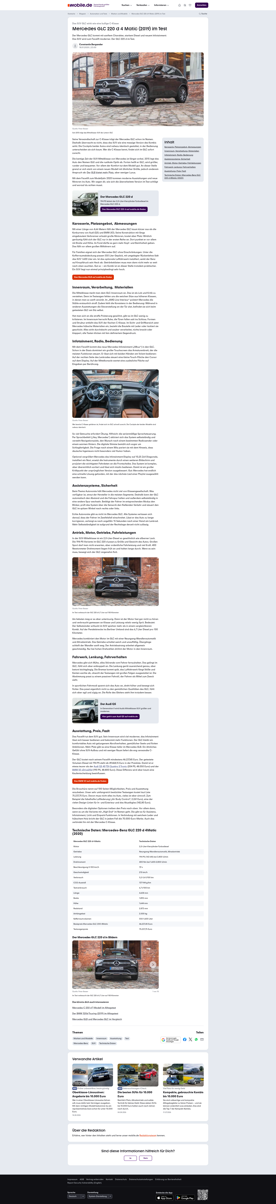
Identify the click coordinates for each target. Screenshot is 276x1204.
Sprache (71, 1192)
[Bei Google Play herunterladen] (185, 1198)
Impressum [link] (72, 1179)
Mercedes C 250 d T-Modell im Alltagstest (94, 1007)
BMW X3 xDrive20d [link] (82, 770)
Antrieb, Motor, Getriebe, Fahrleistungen (182, 163)
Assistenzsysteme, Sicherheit (177, 159)
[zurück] (78, 964)
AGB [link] (82, 1179)
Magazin (82, 14)
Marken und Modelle (119, 14)
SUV (94, 1043)
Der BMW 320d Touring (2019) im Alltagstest (95, 1013)
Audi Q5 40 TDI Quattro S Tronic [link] (110, 766)
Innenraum (101, 1038)
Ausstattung (115, 1038)
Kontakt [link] (109, 1179)
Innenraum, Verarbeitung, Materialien (181, 151)
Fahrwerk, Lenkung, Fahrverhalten (180, 167)
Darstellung (92, 1192)
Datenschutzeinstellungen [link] (141, 1179)
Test (127, 1038)
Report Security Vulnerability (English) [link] (84, 1183)
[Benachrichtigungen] (179, 5)
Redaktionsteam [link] (147, 1135)
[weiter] (153, 964)
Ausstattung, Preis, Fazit (175, 171)
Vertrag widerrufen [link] (94, 1179)
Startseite (71, 14)
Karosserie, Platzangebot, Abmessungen (182, 147)
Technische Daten (107, 1043)
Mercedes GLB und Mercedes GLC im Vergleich (97, 1019)
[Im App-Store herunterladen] (165, 1198)
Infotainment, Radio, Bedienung (178, 155)
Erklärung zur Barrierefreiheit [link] (168, 1179)
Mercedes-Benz (81, 1043)
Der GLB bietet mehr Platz (100, 172)
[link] (184, 5)
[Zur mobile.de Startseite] (91, 5)
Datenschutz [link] (121, 1179)
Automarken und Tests (98, 14)
